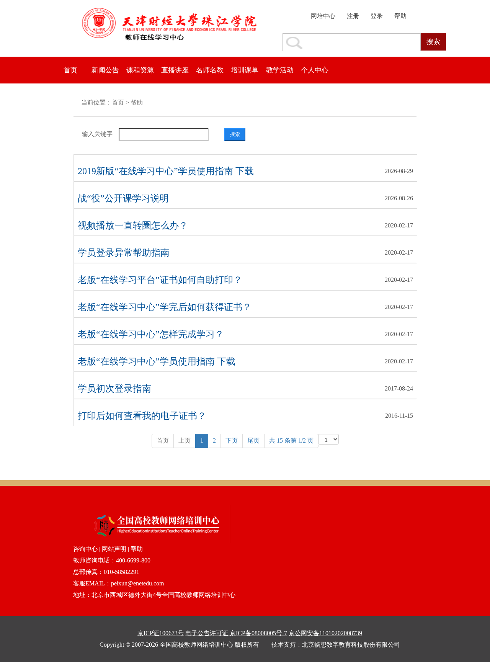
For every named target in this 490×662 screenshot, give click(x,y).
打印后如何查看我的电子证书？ (142, 416)
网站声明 (114, 549)
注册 (353, 16)
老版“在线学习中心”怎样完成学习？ (151, 334)
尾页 (253, 440)
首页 (70, 70)
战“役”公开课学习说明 (123, 198)
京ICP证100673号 (160, 633)
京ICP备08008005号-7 (258, 633)
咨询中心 (86, 549)
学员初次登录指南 (114, 389)
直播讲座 (175, 70)
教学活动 (280, 70)
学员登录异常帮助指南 (124, 253)
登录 (377, 16)
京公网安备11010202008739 (325, 633)
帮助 (400, 16)
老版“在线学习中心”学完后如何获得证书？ (165, 307)
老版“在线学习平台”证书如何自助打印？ (160, 280)
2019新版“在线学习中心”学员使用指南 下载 (166, 171)
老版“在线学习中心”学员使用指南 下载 (156, 361)
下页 (231, 440)
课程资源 (140, 70)
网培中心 (323, 16)
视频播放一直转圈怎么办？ (133, 225)
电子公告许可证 (207, 633)
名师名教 (210, 70)
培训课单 (244, 70)
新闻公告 (105, 70)
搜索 (433, 42)
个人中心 (314, 70)
